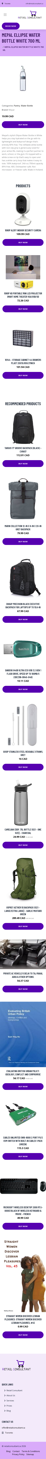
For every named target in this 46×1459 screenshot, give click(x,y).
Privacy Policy (18, 1454)
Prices (9, 1405)
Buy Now (23, 124)
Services (10, 1400)
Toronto (7, 4)
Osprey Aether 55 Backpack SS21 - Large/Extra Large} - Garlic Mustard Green (23, 911)
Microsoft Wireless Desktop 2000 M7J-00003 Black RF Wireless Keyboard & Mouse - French (23, 1210)
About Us (11, 1395)
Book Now (10, 26)
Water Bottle (27, 105)
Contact (16, 1451)
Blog (9, 1410)
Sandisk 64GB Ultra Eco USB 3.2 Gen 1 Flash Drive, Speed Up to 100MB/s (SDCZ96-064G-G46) (23, 673)
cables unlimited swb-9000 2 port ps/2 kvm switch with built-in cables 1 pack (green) (23, 1141)
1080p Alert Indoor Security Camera (23, 230)
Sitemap (30, 1454)
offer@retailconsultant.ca (34, 4)
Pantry (17, 105)
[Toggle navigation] (5, 14)
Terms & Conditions (31, 1451)
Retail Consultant (14, 1390)
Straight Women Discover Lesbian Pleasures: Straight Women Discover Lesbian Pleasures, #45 (23, 1319)
